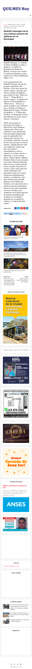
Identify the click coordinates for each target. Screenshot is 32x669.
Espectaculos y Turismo (14, 24)
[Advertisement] (16, 547)
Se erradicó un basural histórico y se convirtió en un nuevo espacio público (19, 614)
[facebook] (20, 664)
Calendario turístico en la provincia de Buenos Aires (14, 271)
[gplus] (14, 664)
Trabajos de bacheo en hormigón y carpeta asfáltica (19, 620)
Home (5, 24)
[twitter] (17, 664)
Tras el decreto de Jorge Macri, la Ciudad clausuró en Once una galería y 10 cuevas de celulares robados (19, 607)
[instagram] (11, 664)
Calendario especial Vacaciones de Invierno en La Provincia (13, 237)
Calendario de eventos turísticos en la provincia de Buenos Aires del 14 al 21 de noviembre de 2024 (15, 254)
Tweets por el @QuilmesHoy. (11, 566)
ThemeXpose (19, 667)
